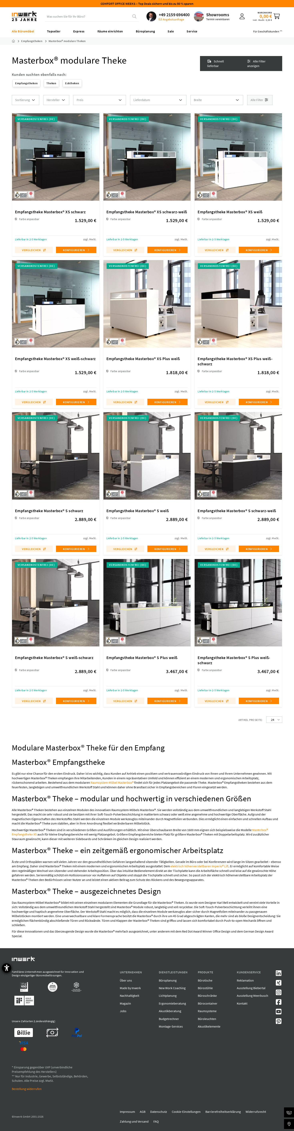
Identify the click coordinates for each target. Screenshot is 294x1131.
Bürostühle (205, 988)
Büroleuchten (207, 1019)
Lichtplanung (168, 996)
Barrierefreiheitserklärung (223, 1112)
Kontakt (242, 1003)
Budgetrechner (169, 1019)
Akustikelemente (209, 1026)
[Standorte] (289, 1124)
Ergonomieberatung (172, 1003)
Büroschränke (207, 996)
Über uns (126, 980)
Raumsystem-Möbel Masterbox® (112, 782)
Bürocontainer (207, 1003)
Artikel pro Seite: (250, 720)
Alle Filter (257, 100)
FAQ (156, 1121)
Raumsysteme (207, 1011)
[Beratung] (289, 1112)
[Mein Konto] (242, 16)
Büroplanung (168, 980)
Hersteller (53, 100)
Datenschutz (158, 1112)
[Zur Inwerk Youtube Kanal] (278, 1013)
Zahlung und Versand (134, 1121)
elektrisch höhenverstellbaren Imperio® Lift (200, 866)
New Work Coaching (172, 988)
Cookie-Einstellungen (186, 1112)
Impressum (127, 1112)
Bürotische (205, 980)
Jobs (123, 1011)
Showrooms (217, 14)
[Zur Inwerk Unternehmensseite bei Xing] (278, 984)
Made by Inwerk (130, 988)
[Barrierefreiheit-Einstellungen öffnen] (6, 968)
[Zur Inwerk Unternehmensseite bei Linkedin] (278, 974)
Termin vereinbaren (218, 19)
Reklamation (245, 980)
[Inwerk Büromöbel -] (16, 41)
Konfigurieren (74, 250)
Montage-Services (171, 1026)
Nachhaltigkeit (129, 996)
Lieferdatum (141, 100)
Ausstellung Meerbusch (252, 996)
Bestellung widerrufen (27, 1089)
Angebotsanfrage (173, 19)
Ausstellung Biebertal (251, 988)
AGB (142, 1112)
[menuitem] (168, 16)
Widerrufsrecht (256, 1112)
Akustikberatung (170, 1011)
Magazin (125, 1003)
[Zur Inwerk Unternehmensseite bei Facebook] (278, 1003)
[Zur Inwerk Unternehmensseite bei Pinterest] (278, 1022)
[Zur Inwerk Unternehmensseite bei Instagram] (278, 994)
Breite (198, 100)
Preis (80, 100)
